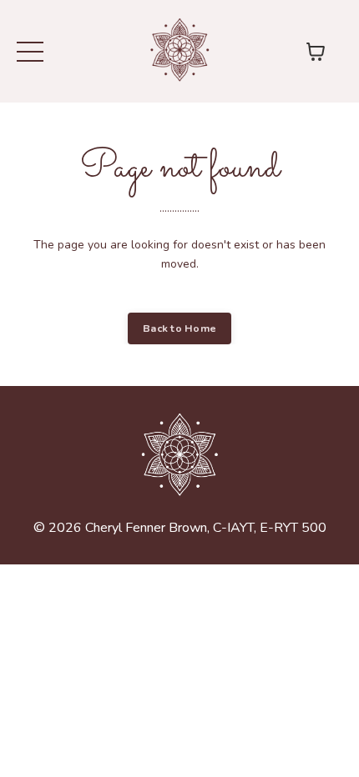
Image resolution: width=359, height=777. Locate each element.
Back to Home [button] (179, 328)
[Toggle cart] (315, 51)
